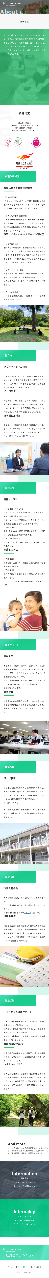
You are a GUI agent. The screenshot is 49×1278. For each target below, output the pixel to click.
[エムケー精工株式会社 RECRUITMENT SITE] (12, 4)
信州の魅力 (35, 1267)
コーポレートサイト (15, 1267)
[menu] (44, 4)
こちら (27, 912)
